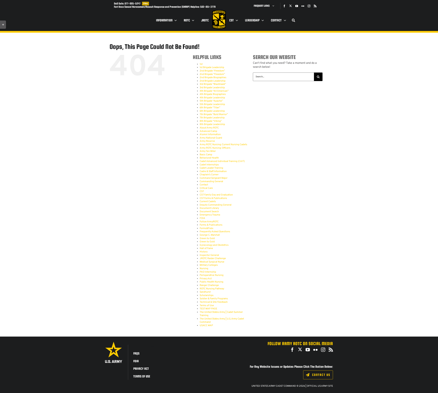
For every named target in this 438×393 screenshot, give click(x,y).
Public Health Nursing (211, 281)
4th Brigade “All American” (214, 91)
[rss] (315, 6)
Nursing (204, 268)
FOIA (202, 218)
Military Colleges (209, 265)
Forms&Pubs (206, 228)
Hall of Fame (206, 248)
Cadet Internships (209, 164)
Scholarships (207, 295)
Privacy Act (206, 278)
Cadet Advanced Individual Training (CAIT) (222, 161)
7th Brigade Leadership (212, 117)
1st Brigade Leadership (212, 67)
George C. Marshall (210, 235)
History (204, 251)
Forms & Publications (211, 225)
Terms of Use (207, 305)
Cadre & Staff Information (213, 171)
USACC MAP (206, 325)
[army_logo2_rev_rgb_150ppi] (113, 343)
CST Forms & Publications (213, 198)
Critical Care (206, 188)
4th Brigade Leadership (212, 97)
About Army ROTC (209, 127)
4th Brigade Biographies (213, 94)
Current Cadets (208, 201)
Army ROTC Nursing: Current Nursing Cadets (223, 144)
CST (202, 191)
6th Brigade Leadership (212, 111)
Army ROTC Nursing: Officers (215, 148)
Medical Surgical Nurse (212, 261)
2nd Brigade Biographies (213, 77)
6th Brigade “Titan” (210, 107)
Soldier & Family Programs (214, 298)
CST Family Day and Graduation (216, 194)
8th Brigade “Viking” (211, 121)
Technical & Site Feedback (214, 302)
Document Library (209, 208)
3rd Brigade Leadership (212, 87)
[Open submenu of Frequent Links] (274, 5)
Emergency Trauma (210, 214)
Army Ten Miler (208, 151)
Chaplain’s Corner (209, 174)
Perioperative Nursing (211, 275)
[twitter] (290, 5)
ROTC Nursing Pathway (212, 288)
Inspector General (209, 255)
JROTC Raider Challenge (213, 258)
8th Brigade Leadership (212, 124)
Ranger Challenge (209, 285)
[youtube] (296, 6)
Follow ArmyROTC (209, 221)
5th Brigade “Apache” (211, 101)
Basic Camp (206, 154)
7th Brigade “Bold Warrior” (214, 114)
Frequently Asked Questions (215, 231)
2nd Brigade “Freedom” (212, 70)
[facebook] (284, 6)
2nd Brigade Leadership (213, 81)
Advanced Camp (208, 131)
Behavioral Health (209, 157)
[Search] (294, 20)
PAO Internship (208, 272)
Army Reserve (207, 141)
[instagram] (309, 6)
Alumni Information (210, 134)
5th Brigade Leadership (212, 104)
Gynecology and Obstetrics (214, 245)
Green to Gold (207, 238)
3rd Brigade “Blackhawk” (213, 84)
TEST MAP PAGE (208, 308)
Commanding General (211, 181)
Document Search (209, 211)
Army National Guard (211, 137)
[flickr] (302, 6)
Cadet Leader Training (211, 168)
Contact (204, 184)
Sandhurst (205, 292)
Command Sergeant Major (213, 178)
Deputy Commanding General (215, 205)
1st (201, 64)
